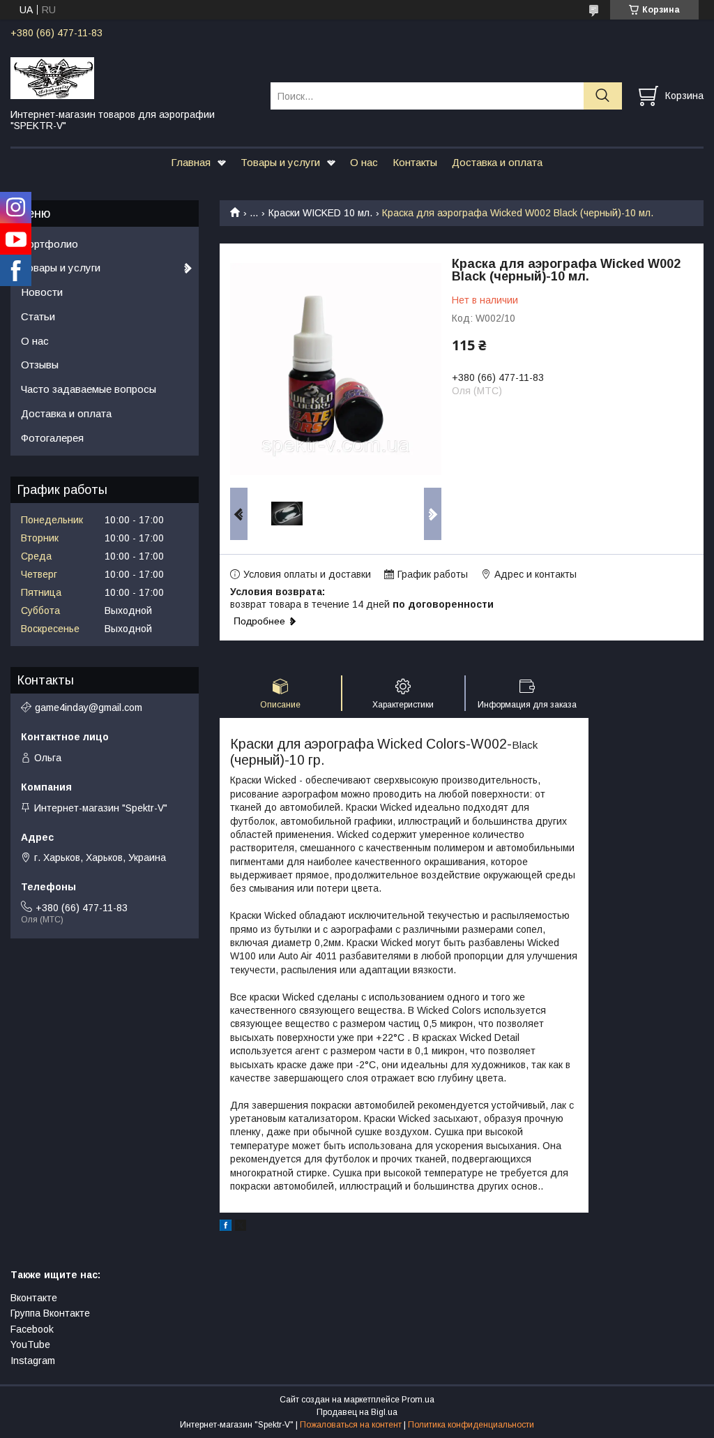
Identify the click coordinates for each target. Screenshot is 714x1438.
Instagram (32, 1360)
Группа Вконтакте (50, 1313)
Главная (191, 162)
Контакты (415, 162)
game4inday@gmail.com (88, 707)
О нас (364, 162)
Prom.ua (418, 1400)
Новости (42, 292)
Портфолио (49, 244)
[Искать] (603, 96)
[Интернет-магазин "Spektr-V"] (131, 77)
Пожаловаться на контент (351, 1425)
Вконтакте (33, 1297)
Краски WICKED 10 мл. (320, 212)
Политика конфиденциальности (471, 1425)
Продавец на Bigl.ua (357, 1412)
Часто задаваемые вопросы (88, 389)
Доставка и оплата (497, 162)
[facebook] (225, 1227)
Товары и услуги (280, 162)
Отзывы (40, 364)
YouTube (30, 1344)
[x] (240, 1227)
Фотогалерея (52, 438)
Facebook (32, 1329)
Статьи (38, 316)
